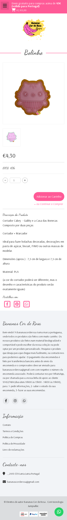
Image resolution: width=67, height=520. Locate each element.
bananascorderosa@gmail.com (23, 481)
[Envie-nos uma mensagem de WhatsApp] (58, 511)
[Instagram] (15, 401)
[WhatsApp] (24, 401)
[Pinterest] (17, 304)
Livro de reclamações (13, 449)
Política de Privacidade (14, 443)
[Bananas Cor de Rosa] (33, 29)
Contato (7, 425)
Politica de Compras (13, 437)
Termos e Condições (13, 431)
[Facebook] (7, 304)
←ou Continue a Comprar (48, 204)
